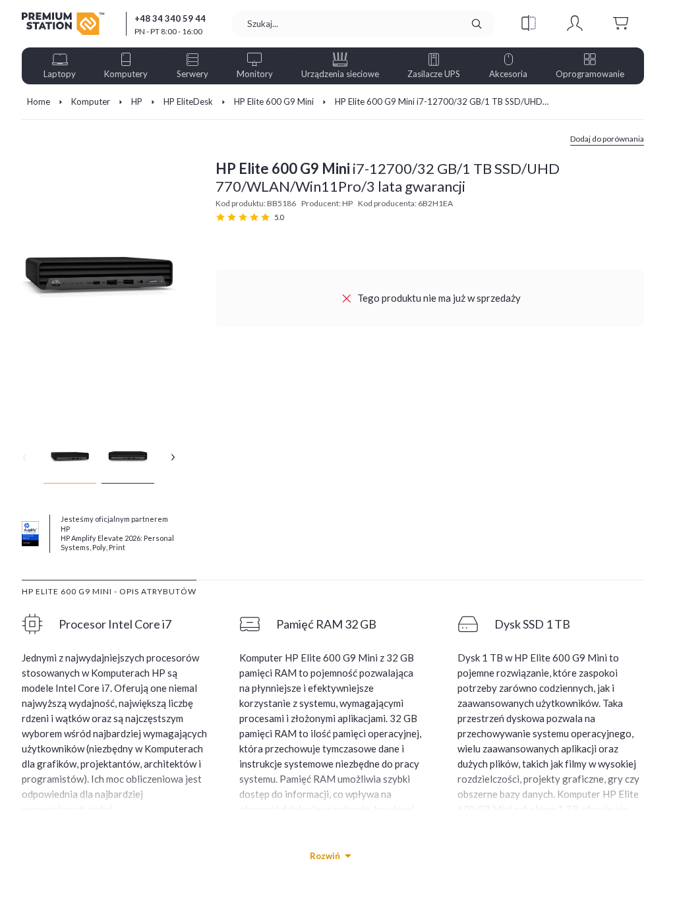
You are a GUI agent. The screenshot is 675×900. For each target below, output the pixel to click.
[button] (529, 23)
